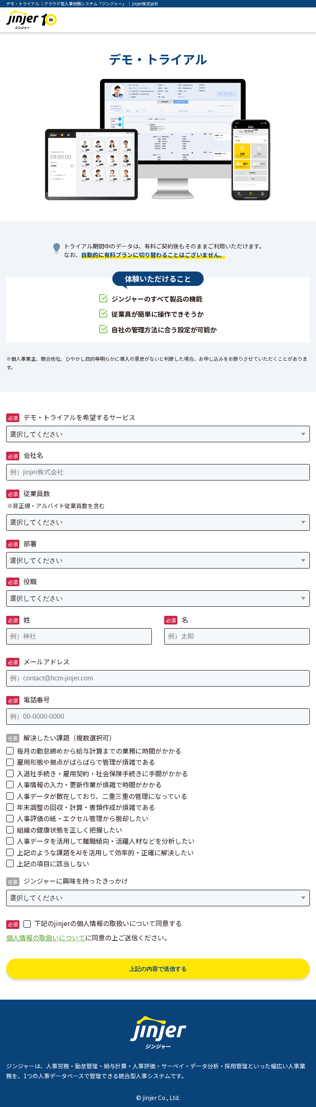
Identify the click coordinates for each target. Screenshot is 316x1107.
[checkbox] (158, 807)
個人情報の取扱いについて (45, 937)
